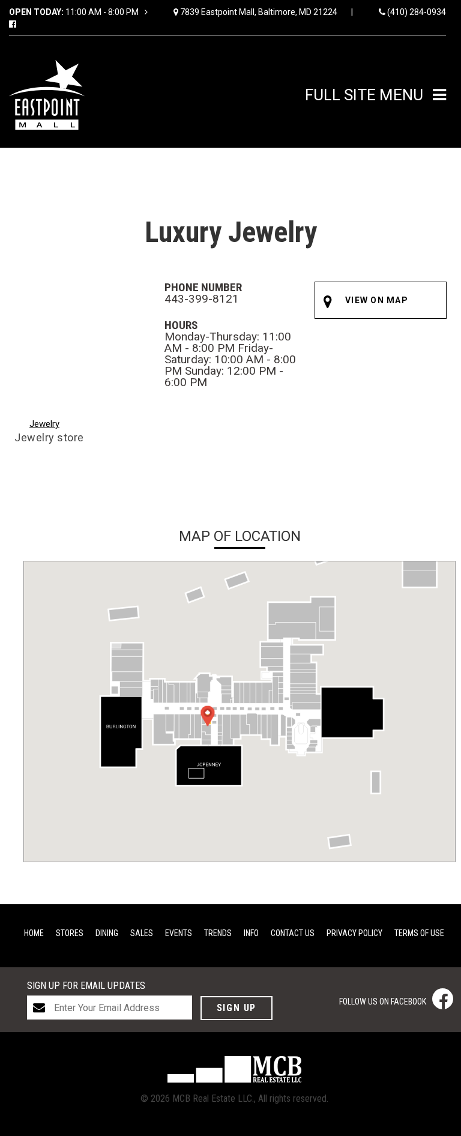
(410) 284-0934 (415, 12)
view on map (376, 300)
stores (69, 933)
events (178, 933)
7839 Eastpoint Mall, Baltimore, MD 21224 (265, 12)
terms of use (419, 933)
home (34, 933)
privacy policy (354, 933)
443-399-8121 (201, 299)
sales (141, 933)
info (251, 933)
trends (218, 933)
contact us (293, 933)
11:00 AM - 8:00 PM (74, 12)
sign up (236, 1008)
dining (106, 933)
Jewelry (44, 423)
